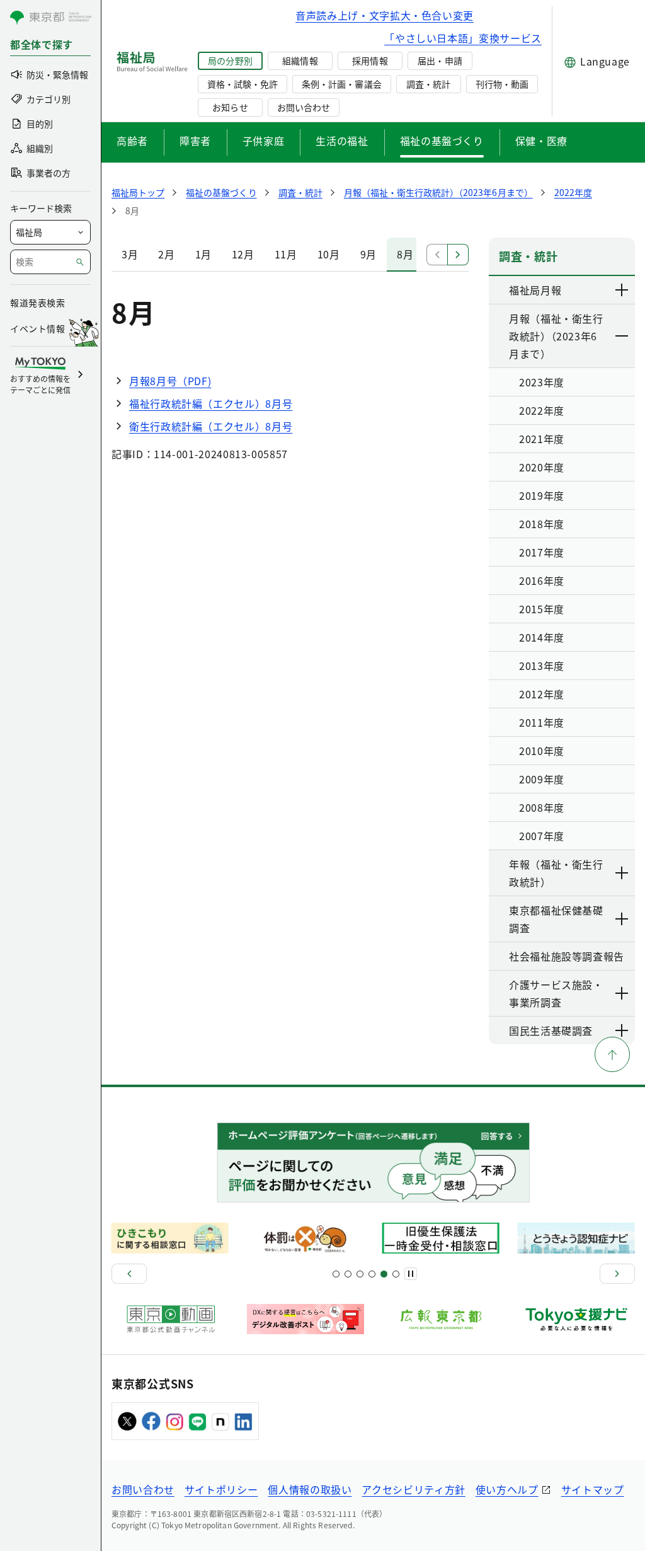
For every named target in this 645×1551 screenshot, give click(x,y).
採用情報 (369, 60)
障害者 (195, 140)
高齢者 (132, 140)
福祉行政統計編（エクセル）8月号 (210, 403)
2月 (166, 254)
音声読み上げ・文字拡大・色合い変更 (384, 15)
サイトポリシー (221, 1489)
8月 (405, 254)
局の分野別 (230, 60)
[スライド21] (395, 1274)
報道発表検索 (37, 302)
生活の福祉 (342, 140)
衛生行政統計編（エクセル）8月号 (210, 426)
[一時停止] (410, 1273)
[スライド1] (336, 1274)
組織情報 (299, 60)
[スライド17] (383, 1274)
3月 (130, 254)
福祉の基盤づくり (442, 140)
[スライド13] (371, 1274)
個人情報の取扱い (309, 1489)
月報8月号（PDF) (170, 380)
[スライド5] (348, 1274)
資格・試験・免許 (242, 84)
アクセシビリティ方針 (413, 1489)
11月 (286, 254)
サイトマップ (592, 1489)
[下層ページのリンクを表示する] (622, 289)
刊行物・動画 (502, 84)
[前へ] (129, 1274)
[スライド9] (360, 1274)
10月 (328, 254)
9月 (368, 254)
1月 (203, 254)
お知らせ (230, 107)
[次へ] (617, 1274)
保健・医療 (541, 140)
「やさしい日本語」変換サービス (463, 37)
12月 (243, 254)
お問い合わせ (303, 107)
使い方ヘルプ (507, 1489)
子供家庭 (264, 140)
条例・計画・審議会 (341, 84)
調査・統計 (428, 84)
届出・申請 (440, 60)
